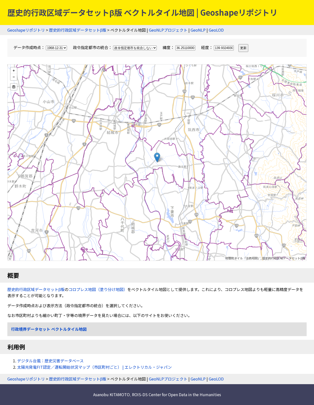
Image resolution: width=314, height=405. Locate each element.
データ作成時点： (29, 47)
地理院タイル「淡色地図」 (243, 258)
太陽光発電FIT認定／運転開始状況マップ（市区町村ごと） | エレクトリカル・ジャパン (94, 367)
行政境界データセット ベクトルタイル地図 (49, 329)
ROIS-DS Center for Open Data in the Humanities (176, 394)
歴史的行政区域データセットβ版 (77, 30)
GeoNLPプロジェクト (168, 30)
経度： (207, 47)
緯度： (169, 47)
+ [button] (14, 70)
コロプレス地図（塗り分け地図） (97, 289)
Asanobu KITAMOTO (111, 394)
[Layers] (14, 87)
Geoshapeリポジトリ (26, 30)
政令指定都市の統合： (93, 47)
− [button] (14, 77)
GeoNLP (198, 30)
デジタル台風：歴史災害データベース (50, 361)
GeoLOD (216, 30)
